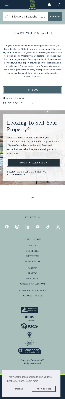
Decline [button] (19, 389)
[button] (32, 89)
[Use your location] (6, 16)
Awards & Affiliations (33, 283)
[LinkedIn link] (27, 227)
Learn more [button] (32, 381)
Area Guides (32, 278)
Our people (32, 250)
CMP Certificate (32, 295)
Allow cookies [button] (44, 389)
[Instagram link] (17, 227)
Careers (32, 268)
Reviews (32, 273)
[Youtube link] (37, 227)
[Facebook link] (7, 227)
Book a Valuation (34, 162)
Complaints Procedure (32, 290)
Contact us (32, 256)
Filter (55, 16)
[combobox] (29, 16)
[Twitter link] (58, 227)
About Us (32, 245)
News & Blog (32, 261)
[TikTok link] (48, 227)
